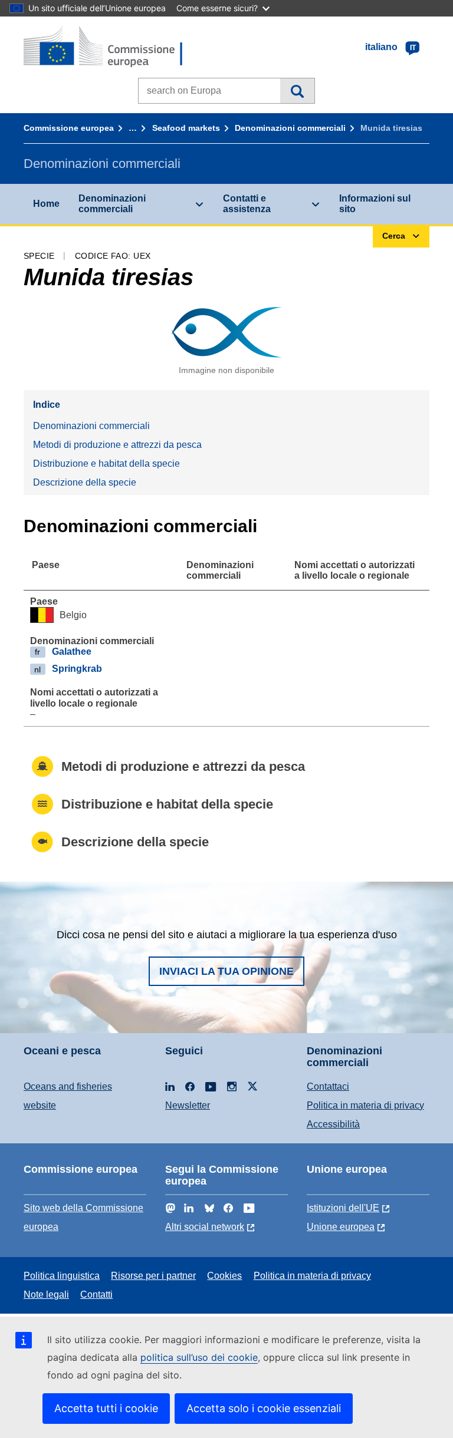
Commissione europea (69, 128)
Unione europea (341, 1227)
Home (46, 204)
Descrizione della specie (84, 482)
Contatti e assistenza (247, 203)
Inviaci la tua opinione (226, 971)
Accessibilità (333, 1124)
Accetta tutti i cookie (106, 1408)
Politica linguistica (62, 1276)
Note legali (46, 1294)
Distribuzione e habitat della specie (106, 464)
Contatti (96, 1294)
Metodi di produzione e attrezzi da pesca (117, 445)
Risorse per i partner (153, 1276)
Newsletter (187, 1105)
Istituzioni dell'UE (343, 1208)
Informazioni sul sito (375, 203)
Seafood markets (186, 128)
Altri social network (204, 1227)
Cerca (297, 90)
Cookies (224, 1276)
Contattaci (328, 1086)
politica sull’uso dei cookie (199, 1357)
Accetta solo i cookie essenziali (263, 1408)
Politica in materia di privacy (365, 1105)
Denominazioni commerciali (290, 128)
